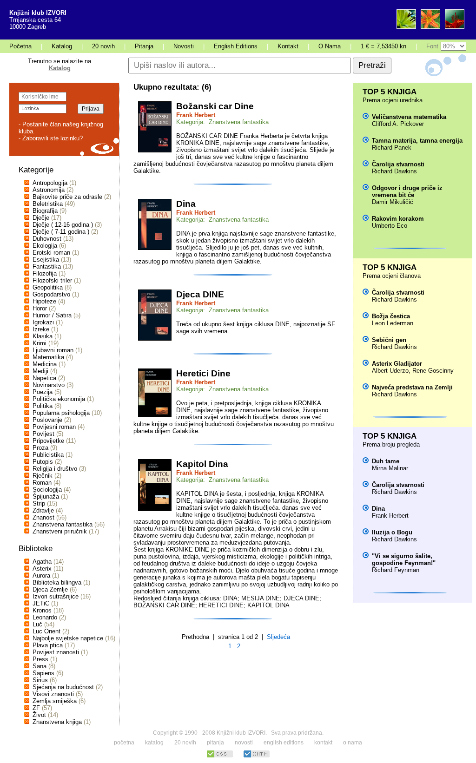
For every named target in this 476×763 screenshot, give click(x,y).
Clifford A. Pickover (398, 123)
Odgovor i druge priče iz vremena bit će (407, 191)
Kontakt (288, 46)
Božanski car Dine (215, 106)
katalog (154, 742)
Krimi (39, 343)
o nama (352, 742)
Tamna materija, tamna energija (417, 140)
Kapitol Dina (202, 464)
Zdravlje (43, 510)
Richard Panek (391, 147)
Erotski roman (51, 252)
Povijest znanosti (56, 652)
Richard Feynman (395, 569)
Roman (42, 482)
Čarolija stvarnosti (398, 164)
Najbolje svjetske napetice (68, 638)
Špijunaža (46, 496)
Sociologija (47, 489)
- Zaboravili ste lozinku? (51, 138)
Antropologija (50, 182)
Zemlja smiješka (55, 700)
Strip (39, 503)
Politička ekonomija (59, 398)
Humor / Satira (52, 315)
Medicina (45, 364)
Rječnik (43, 475)
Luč (37, 624)
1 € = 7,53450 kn (383, 46)
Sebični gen (389, 339)
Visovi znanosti (53, 694)
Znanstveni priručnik (60, 531)
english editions (284, 742)
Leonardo (45, 617)
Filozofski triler (52, 280)
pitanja (215, 742)
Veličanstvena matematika (409, 116)
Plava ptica (48, 645)
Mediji (40, 371)
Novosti (183, 46)
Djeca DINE (200, 294)
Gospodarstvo (51, 294)
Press (40, 659)
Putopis (43, 461)
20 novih (103, 46)
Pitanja (144, 46)
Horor (40, 308)
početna (124, 742)
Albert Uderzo (390, 370)
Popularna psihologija (61, 412)
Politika (43, 405)
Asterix (42, 568)
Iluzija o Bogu (392, 532)
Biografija (45, 210)
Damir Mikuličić (392, 201)
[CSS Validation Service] (220, 756)
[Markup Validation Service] (257, 756)
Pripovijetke (48, 440)
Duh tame (385, 461)
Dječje (41, 217)
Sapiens (43, 673)
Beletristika (48, 203)
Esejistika (46, 259)
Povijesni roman (54, 426)
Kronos (42, 610)
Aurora (41, 575)
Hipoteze (44, 301)
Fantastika (47, 266)
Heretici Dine (203, 373)
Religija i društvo (55, 468)
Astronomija (49, 189)
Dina (186, 204)
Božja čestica (391, 316)
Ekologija (45, 245)
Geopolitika (48, 287)
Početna (20, 46)
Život (39, 714)
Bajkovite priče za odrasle (67, 196)
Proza (40, 447)
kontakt (323, 742)
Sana (39, 666)
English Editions (236, 46)
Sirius (40, 680)
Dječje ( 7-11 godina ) (61, 231)
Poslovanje (47, 419)
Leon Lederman (392, 323)
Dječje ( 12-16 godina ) (63, 224)
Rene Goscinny (433, 370)
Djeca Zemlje (50, 589)
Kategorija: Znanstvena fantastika (222, 121)
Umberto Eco (389, 225)
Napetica (44, 378)
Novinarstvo (49, 385)
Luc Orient (46, 631)
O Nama (329, 46)
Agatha (42, 561)
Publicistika (48, 454)
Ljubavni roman (53, 350)
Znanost (43, 517)
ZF (36, 707)
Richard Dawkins (394, 171)
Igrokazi (43, 322)
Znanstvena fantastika (63, 524)
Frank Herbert (195, 115)
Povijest (43, 433)
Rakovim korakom (398, 218)
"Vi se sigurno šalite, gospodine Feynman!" (404, 559)
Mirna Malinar (390, 468)
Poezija (43, 391)
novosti (244, 742)
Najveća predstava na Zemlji (412, 387)
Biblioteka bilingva (57, 582)
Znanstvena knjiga (57, 721)
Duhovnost (47, 238)
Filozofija (45, 273)
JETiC (41, 603)
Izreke (41, 329)
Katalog (62, 46)
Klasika (43, 336)
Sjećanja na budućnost (63, 687)
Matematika (48, 357)
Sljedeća (278, 636)
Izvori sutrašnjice (56, 596)
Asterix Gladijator (397, 363)
